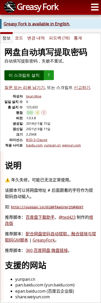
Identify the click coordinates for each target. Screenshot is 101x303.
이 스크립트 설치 (24, 75)
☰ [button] (95, 6)
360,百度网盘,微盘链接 (47, 250)
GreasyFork (44, 240)
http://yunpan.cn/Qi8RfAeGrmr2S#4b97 (47, 207)
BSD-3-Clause (36, 139)
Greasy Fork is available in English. (37, 24)
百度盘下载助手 (40, 217)
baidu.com (34, 145)
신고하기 (82, 87)
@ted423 (67, 217)
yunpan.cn (52, 145)
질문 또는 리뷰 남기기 (24, 87)
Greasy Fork (37, 6)
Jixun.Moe (33, 96)
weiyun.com (71, 145)
